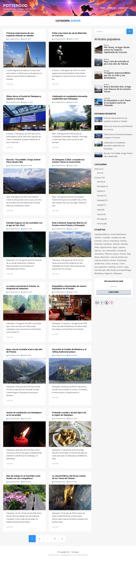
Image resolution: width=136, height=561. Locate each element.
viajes (126, 267)
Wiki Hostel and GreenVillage (118, 270)
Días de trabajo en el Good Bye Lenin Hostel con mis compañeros (23, 477)
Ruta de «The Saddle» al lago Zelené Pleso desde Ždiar (23, 160)
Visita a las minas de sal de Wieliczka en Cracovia (69, 34)
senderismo (99, 263)
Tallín (122, 263)
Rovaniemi (104, 257)
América (97, 169)
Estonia (100, 195)
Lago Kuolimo (106, 247)
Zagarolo (108, 273)
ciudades (106, 237)
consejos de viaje (118, 237)
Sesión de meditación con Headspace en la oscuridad (24, 413)
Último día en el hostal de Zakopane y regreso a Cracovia (23, 97)
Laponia (121, 247)
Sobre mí (112, 8)
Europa (97, 177)
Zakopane (117, 273)
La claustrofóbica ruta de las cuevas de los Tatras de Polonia (69, 477)
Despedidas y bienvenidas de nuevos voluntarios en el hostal (69, 287)
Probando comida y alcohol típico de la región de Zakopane (69, 413)
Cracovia (98, 241)
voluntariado (99, 270)
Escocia (100, 181)
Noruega (100, 219)
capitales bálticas (101, 234)
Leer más (9, 84)
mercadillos (111, 250)
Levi (103, 250)
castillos (97, 237)
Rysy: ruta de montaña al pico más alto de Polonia (24, 350)
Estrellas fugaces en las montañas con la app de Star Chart (24, 224)
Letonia (100, 214)
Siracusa (115, 263)
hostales (124, 244)
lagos (115, 247)
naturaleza (99, 254)
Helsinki (116, 244)
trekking (111, 267)
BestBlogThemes (67, 555)
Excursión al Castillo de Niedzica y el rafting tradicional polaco (69, 350)
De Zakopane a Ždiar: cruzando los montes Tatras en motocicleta (68, 160)
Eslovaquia (101, 186)
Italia (99, 209)
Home (102, 8)
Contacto (123, 8)
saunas (113, 260)
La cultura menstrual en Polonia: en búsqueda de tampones (22, 287)
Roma (96, 257)
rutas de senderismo (119, 257)
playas (115, 254)
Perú (99, 173)
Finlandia (100, 200)
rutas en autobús (101, 260)
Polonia (100, 223)
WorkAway (98, 273)
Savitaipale (121, 260)
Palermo (108, 254)
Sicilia (107, 263)
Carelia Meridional (118, 234)
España (100, 191)
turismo (119, 267)
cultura (106, 241)
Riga (129, 254)
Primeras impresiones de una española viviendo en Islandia (20, 34)
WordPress (84, 555)
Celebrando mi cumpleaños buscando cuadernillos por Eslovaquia (69, 97)
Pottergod (15, 5)
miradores (121, 250)
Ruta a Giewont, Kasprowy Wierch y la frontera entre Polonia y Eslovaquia (69, 224)
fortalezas (107, 244)
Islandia (100, 205)
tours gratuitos (100, 267)
